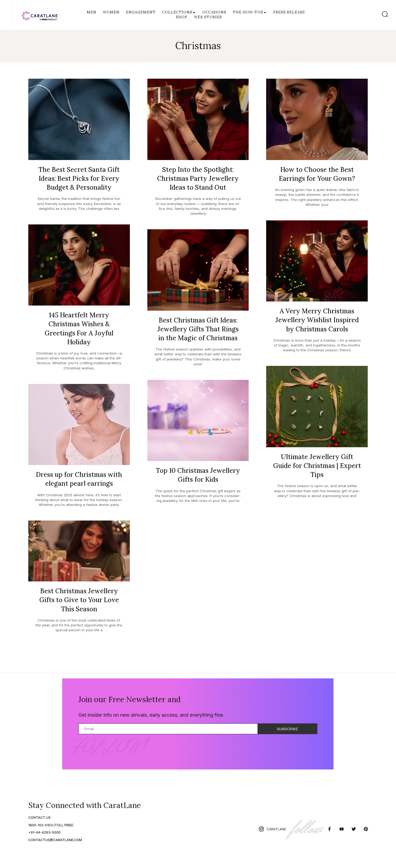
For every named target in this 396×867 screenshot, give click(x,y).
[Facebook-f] (330, 829)
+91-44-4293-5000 (44, 832)
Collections (177, 12)
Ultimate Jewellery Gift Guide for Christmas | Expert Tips (317, 466)
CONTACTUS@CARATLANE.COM (55, 840)
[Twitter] (354, 829)
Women (111, 12)
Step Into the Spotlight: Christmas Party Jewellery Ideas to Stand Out (198, 178)
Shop (181, 17)
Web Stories (208, 17)
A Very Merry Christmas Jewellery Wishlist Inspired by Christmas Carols (317, 320)
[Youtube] (342, 829)
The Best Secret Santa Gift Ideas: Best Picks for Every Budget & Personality (79, 178)
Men (91, 12)
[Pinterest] (366, 829)
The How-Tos (248, 12)
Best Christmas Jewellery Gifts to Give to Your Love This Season (79, 600)
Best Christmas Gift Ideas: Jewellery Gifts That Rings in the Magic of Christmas (198, 329)
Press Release (289, 12)
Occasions (214, 12)
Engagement (141, 12)
